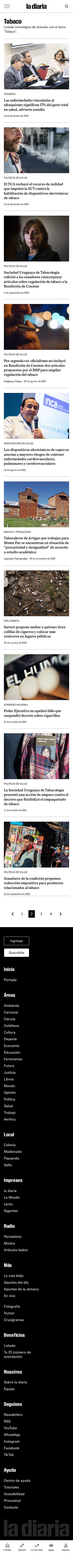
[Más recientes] (13, 914)
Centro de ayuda (17, 1480)
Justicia (10, 1072)
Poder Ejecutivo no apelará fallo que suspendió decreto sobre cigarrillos (32, 713)
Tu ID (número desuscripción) (17, 1354)
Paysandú (11, 1158)
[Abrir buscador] (66, 6)
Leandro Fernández (15, 558)
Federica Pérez (13, 381)
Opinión (10, 1092)
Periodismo (12, 1236)
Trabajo (10, 1112)
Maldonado (13, 1151)
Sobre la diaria (15, 1382)
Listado (9, 1345)
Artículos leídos (16, 1250)
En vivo (9, 1296)
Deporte (10, 1039)
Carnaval (11, 1012)
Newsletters (13, 1415)
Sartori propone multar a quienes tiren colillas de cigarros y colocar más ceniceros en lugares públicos (34, 631)
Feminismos (13, 1059)
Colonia (10, 1145)
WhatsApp (12, 1435)
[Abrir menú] (7, 6)
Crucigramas (14, 1320)
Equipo (9, 1389)
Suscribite (16, 953)
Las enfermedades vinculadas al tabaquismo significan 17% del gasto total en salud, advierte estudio (36, 105)
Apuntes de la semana (21, 1289)
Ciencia (9, 1019)
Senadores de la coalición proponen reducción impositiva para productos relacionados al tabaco (33, 883)
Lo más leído (14, 1276)
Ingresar (16, 941)
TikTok (9, 1455)
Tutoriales (11, 1487)
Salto (8, 1165)
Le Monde (12, 1197)
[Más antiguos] (60, 914)
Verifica (10, 1119)
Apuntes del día (16, 1282)
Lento (8, 1204)
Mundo (9, 1086)
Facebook (11, 1448)
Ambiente (11, 1005)
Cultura (9, 1032)
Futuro (9, 1066)
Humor (9, 1313)
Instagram (12, 1441)
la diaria (10, 1191)
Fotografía (12, 1306)
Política (9, 1099)
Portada (10, 980)
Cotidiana (11, 1026)
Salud (8, 1106)
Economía (11, 1046)
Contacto (11, 1507)
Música (9, 1243)
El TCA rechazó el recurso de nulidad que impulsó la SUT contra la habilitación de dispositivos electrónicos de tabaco (36, 191)
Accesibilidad (14, 1494)
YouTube (10, 1428)
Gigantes (11, 1211)
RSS (7, 1421)
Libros (9, 1079)
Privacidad (12, 1500)
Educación (12, 1052)
